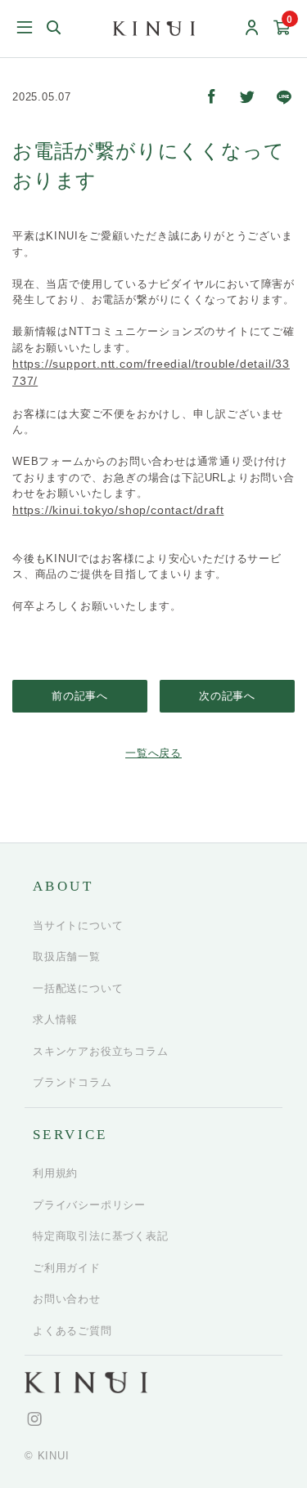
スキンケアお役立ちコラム (101, 1051)
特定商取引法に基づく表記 (101, 1236)
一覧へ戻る (153, 753)
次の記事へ (227, 696)
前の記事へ (80, 696)
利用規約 (55, 1173)
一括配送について (78, 988)
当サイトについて (78, 925)
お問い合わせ (67, 1299)
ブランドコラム (72, 1082)
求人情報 (55, 1019)
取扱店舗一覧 (67, 956)
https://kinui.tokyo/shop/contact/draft (117, 509)
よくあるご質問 (72, 1331)
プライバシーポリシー (89, 1205)
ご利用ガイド (67, 1268)
